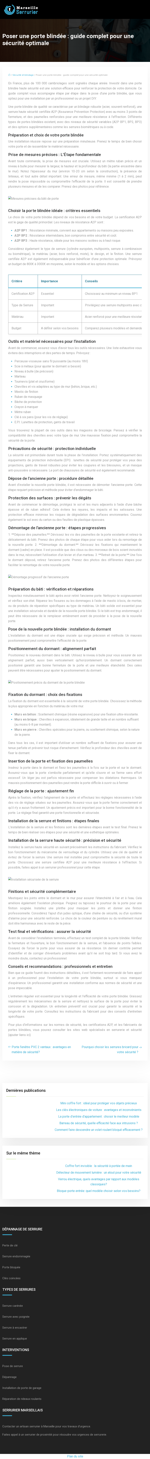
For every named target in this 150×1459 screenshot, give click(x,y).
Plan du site (75, 1456)
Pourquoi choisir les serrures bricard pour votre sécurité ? (110, 1049)
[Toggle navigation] (142, 9)
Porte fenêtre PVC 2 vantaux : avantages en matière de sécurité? (41, 1049)
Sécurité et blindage (23, 75)
